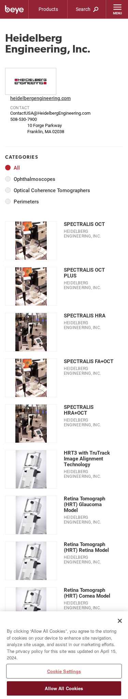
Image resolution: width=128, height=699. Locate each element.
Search (83, 9)
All (17, 168)
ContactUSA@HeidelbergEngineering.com (50, 113)
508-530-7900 (23, 119)
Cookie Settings (64, 671)
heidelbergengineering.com (40, 98)
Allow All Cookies (64, 688)
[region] (64, 655)
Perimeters (26, 201)
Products (48, 9)
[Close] (119, 620)
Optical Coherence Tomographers (52, 190)
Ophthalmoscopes (34, 179)
